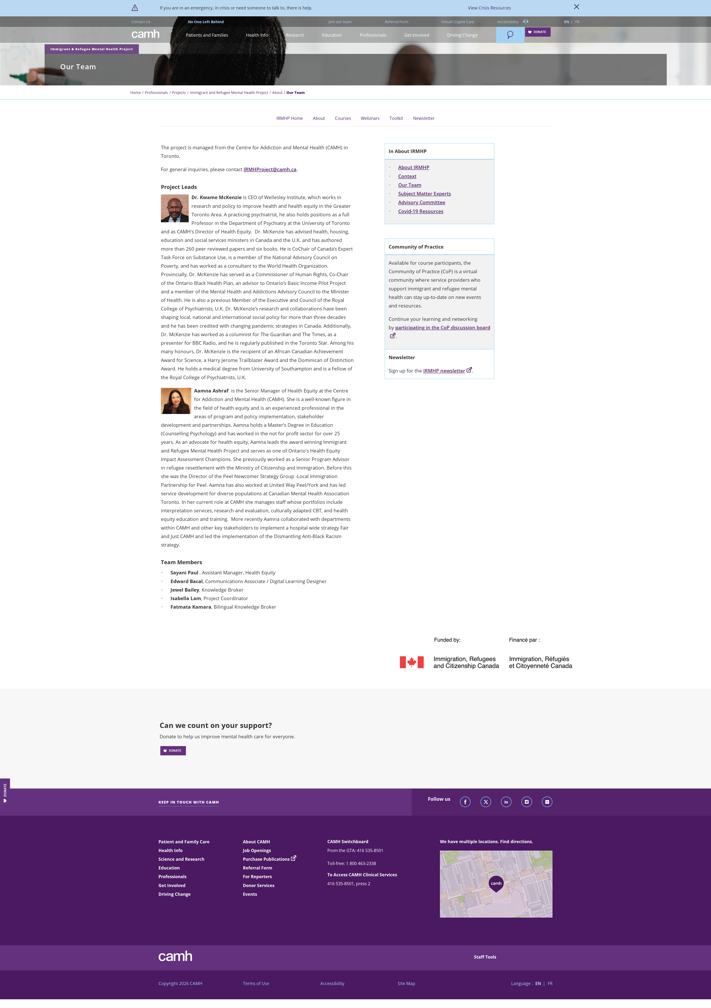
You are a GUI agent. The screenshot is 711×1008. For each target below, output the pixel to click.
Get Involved (172, 885)
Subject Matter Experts (424, 193)
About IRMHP (413, 167)
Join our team (340, 21)
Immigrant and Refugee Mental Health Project (229, 92)
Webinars (370, 118)
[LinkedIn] (506, 802)
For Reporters (257, 876)
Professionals (156, 92)
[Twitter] (485, 802)
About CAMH (256, 842)
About (277, 92)
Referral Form (396, 21)
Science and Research (181, 859)
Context (407, 176)
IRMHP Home (289, 118)
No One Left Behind (206, 21)
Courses (343, 118)
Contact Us (141, 21)
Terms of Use (256, 983)
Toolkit (396, 118)
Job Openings (257, 850)
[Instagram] (526, 802)
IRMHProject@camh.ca (270, 169)
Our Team (409, 185)
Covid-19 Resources (420, 211)
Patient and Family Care (184, 842)
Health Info (170, 850)
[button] (207, 35)
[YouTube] (547, 802)
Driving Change (174, 894)
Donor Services (258, 885)
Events (250, 894)
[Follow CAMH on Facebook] (465, 802)
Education (169, 868)
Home (135, 92)
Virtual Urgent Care (457, 21)
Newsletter (424, 118)
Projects (179, 92)
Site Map (406, 983)
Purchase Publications (266, 859)
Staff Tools (485, 957)
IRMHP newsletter (444, 370)
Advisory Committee (421, 202)
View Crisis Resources (489, 8)
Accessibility (508, 21)
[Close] (576, 8)
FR (577, 21)
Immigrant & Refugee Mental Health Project (92, 49)
